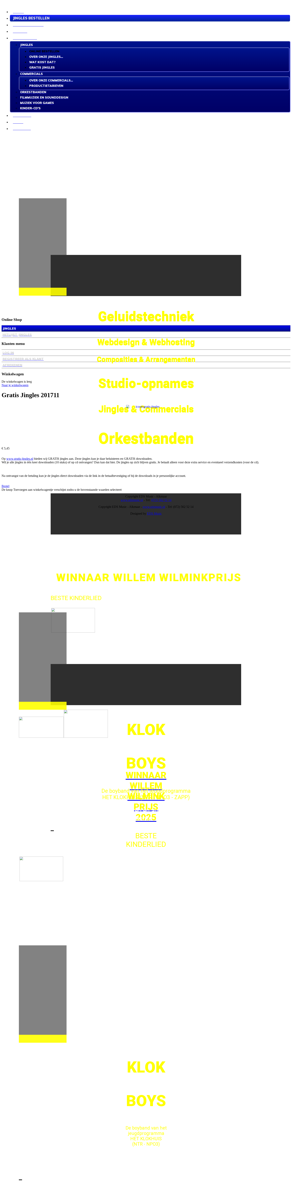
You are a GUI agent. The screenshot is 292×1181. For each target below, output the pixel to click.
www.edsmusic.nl (132, 500)
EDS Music (154, 513)
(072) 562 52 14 (161, 500)
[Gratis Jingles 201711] (146, 424)
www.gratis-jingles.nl (19, 458)
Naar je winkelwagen (15, 385)
